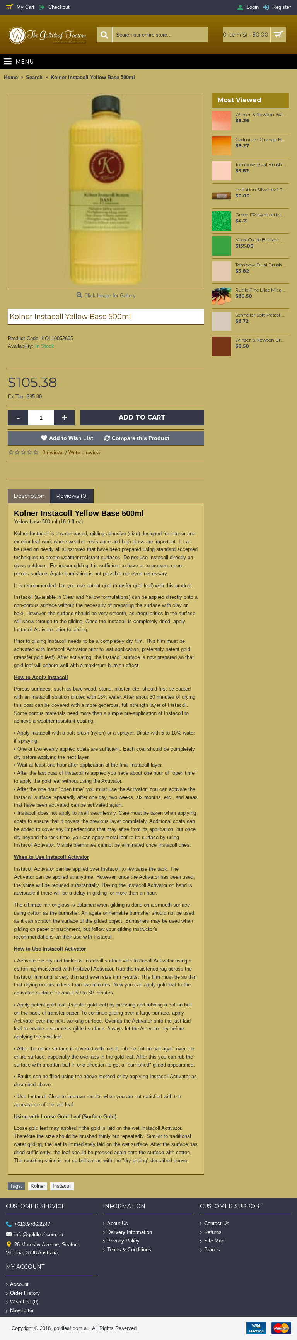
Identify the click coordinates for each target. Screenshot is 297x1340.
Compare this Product (140, 438)
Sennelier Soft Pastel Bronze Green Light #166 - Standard (261, 315)
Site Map (214, 1241)
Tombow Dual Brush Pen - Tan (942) (261, 265)
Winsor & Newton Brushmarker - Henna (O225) (261, 340)
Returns (213, 1232)
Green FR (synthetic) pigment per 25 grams (261, 214)
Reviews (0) (72, 495)
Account (19, 1284)
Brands (212, 1249)
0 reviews (53, 452)
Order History (25, 1293)
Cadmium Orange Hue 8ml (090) (261, 139)
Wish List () (24, 1302)
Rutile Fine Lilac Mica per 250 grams (261, 290)
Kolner (38, 1186)
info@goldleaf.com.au (38, 1234)
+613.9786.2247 (32, 1224)
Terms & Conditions (129, 1249)
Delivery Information (129, 1232)
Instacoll (62, 1186)
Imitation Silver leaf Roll (261, 189)
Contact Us (216, 1223)
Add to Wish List (71, 438)
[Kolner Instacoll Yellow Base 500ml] (106, 190)
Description (29, 495)
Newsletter (22, 1310)
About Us (117, 1223)
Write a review (84, 452)
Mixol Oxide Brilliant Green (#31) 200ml (261, 240)
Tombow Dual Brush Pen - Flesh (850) (261, 164)
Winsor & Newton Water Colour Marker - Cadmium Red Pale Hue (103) (261, 114)
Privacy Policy (123, 1241)
